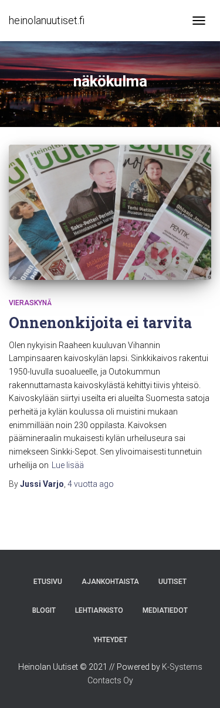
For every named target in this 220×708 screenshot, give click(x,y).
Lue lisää (68, 465)
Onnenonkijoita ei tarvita (100, 322)
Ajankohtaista (110, 581)
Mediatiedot (165, 610)
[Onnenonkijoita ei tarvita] (110, 212)
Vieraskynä (30, 303)
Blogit (44, 610)
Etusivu (47, 581)
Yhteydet (110, 640)
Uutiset (172, 581)
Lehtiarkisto (99, 610)
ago (90, 484)
